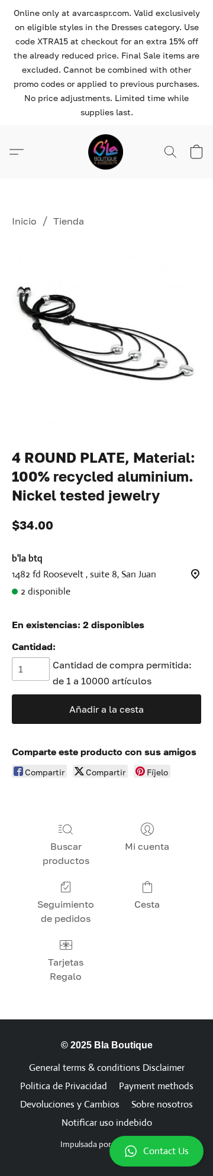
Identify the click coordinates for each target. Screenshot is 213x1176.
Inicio (24, 221)
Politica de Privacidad (63, 1086)
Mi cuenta (147, 846)
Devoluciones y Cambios (70, 1104)
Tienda (68, 221)
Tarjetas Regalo (65, 969)
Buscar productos (66, 853)
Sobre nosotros (162, 1104)
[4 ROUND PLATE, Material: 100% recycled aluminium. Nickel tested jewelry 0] (106, 335)
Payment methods (156, 1086)
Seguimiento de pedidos (65, 911)
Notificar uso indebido (107, 1122)
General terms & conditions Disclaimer (107, 1067)
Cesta (147, 904)
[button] (106, 1151)
